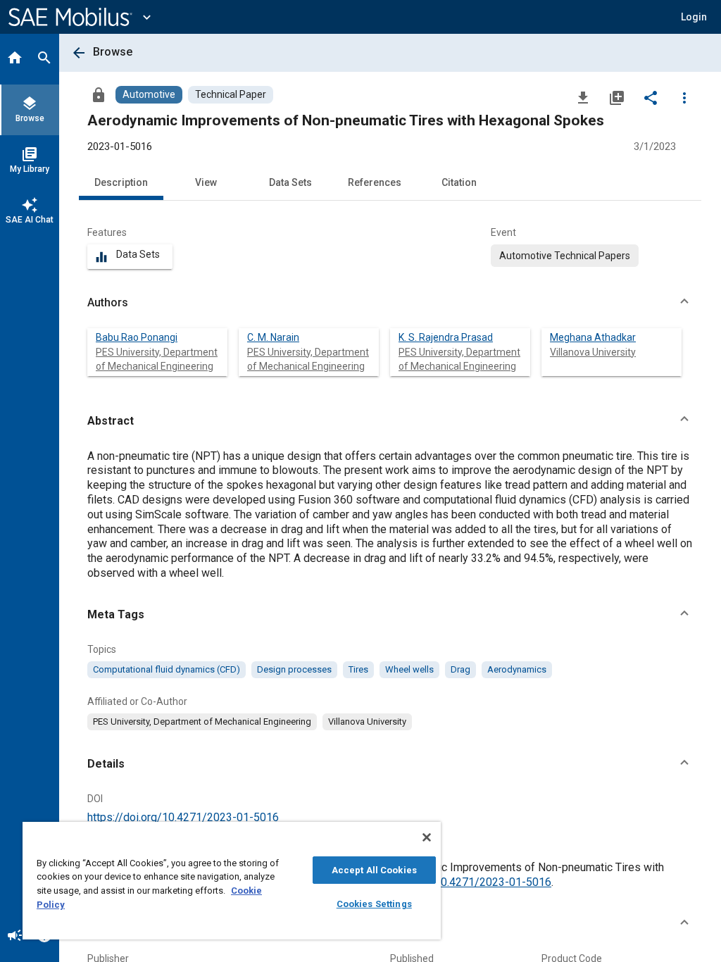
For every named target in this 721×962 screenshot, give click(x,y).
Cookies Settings (374, 904)
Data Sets (290, 182)
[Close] (426, 837)
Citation (459, 182)
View (206, 182)
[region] (232, 880)
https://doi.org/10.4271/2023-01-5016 (183, 817)
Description (121, 182)
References (374, 182)
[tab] (15, 59)
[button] (390, 302)
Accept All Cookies (374, 870)
